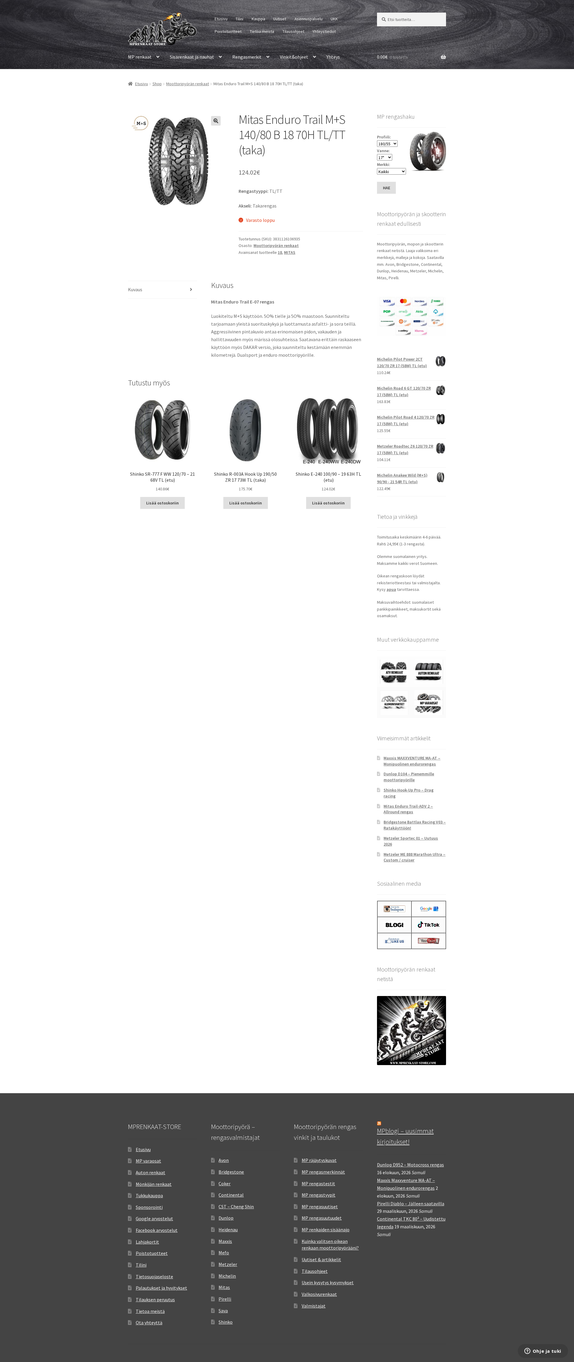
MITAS (289, 252)
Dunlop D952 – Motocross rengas (410, 1165)
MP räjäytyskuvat (319, 1160)
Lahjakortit (147, 1242)
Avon (224, 1160)
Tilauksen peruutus (155, 1299)
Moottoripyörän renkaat (187, 83)
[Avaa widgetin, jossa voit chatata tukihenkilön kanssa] (542, 1351)
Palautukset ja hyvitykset (161, 1288)
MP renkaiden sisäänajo (325, 1230)
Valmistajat (314, 1306)
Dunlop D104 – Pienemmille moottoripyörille (409, 777)
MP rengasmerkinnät (323, 1172)
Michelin (227, 1276)
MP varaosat (148, 1161)
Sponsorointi (149, 1207)
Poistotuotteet (228, 31)
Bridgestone (231, 1172)
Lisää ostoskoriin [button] (162, 503)
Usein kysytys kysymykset (328, 1282)
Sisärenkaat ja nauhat (192, 57)
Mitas (224, 1287)
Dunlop (226, 1218)
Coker (224, 1183)
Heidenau (228, 1230)
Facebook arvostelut (157, 1230)
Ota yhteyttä (149, 1323)
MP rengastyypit (318, 1195)
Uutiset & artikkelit (321, 1259)
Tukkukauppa (149, 1195)
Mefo (224, 1253)
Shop (157, 83)
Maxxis (225, 1241)
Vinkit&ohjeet (294, 57)
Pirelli (225, 1299)
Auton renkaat (150, 1172)
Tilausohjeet (293, 31)
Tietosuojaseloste (154, 1276)
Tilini (239, 19)
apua (391, 589)
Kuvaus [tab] (135, 289)
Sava (223, 1311)
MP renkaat (140, 57)
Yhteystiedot (324, 31)
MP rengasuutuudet (322, 1218)
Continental (231, 1195)
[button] (216, 121)
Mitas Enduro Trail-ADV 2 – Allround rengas (408, 809)
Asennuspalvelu (308, 19)
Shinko (226, 1322)
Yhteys (333, 57)
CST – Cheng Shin (236, 1207)
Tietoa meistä (262, 31)
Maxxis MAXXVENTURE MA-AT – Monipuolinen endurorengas (412, 761)
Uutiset (279, 19)
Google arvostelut (154, 1218)
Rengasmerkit (247, 57)
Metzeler (228, 1264)
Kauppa (258, 19)
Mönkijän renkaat (154, 1184)
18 (280, 252)
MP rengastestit (318, 1183)
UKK (334, 19)
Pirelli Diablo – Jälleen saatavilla (410, 1204)
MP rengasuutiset (320, 1207)
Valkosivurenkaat (319, 1294)
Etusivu (221, 19)
